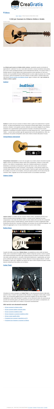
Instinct (5, 82)
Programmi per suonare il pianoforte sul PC (16, 318)
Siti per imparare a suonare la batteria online (16, 314)
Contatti (45, 407)
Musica (20, 15)
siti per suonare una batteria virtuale (18, 77)
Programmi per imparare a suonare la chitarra (17, 320)
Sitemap (35, 407)
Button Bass (7, 228)
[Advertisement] (27, 56)
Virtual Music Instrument (11, 137)
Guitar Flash (7, 265)
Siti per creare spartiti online (12, 316)
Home (17, 15)
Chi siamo (30, 407)
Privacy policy (40, 407)
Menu (7, 12)
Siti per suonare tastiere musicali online (15, 309)
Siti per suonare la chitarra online (13, 307)
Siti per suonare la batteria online (13, 311)
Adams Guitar (8, 175)
